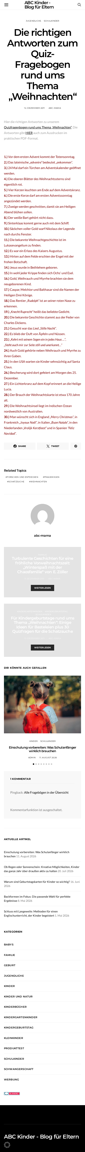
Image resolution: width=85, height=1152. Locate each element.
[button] (33, 764)
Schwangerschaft (18, 1069)
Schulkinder (51, 21)
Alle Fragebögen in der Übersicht (46, 792)
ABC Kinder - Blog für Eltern (41, 1136)
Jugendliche (33, 21)
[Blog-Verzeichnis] (12, 1093)
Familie (42, 554)
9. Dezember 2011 (34, 578)
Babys (8, 944)
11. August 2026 (48, 757)
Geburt (9, 965)
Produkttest (14, 1048)
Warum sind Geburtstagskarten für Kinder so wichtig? (37, 881)
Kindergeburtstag (56, 611)
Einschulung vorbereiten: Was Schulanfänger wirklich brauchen (42, 749)
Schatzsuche (16, 481)
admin (32, 757)
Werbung (11, 1079)
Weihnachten (38, 481)
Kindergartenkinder (29, 611)
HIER (29, 133)
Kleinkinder (13, 1038)
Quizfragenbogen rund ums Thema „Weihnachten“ (38, 127)
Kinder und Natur (18, 996)
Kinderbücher (15, 1006)
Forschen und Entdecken (22, 477)
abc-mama (55, 108)
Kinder (33, 741)
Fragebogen (52, 477)
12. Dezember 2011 (34, 108)
